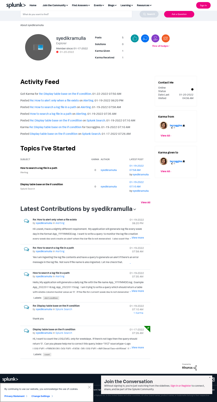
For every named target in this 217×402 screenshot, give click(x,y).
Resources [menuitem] (143, 5)
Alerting (88, 100)
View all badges (160, 45)
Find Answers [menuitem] (80, 5)
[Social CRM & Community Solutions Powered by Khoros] (189, 366)
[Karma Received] (135, 38)
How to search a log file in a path (51, 113)
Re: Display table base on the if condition (65, 93)
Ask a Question (179, 14)
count (47, 354)
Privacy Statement (14, 396)
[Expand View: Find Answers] (89, 5)
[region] (46, 392)
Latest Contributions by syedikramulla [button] (76, 209)
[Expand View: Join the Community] (67, 5)
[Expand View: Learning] (132, 5)
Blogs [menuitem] (111, 5)
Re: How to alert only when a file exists (54, 100)
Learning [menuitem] (126, 5)
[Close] (89, 387)
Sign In (203, 5)
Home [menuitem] (33, 5)
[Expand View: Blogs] (115, 5)
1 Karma (138, 312)
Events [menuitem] (98, 5)
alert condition (51, 298)
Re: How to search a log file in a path (53, 107)
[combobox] (89, 14)
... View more (137, 237)
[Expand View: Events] (103, 5)
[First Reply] (145, 38)
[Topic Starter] (166, 38)
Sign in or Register (180, 385)
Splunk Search (96, 120)
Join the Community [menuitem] (54, 5)
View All (145, 202)
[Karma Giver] (155, 38)
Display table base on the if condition (54, 133)
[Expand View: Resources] (150, 5)
